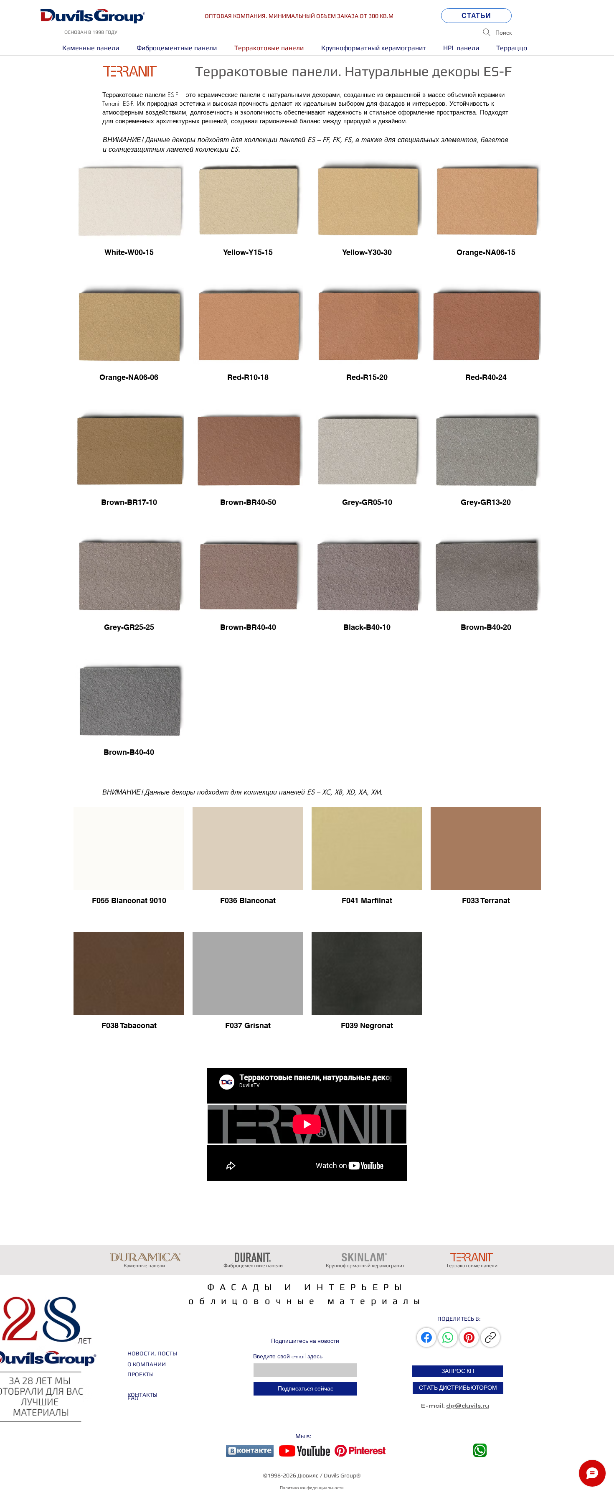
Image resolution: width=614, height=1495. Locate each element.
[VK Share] (427, 1337)
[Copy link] (490, 1337)
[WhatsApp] (447, 1337)
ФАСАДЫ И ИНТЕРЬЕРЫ (307, 1286)
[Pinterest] (469, 1337)
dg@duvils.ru (467, 1405)
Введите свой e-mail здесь (287, 1356)
